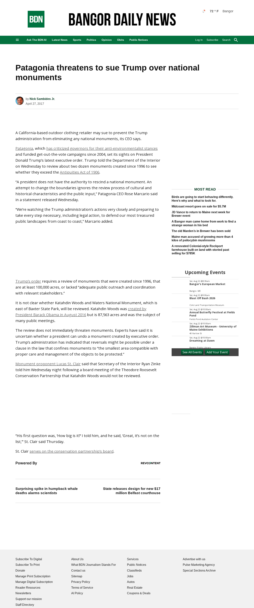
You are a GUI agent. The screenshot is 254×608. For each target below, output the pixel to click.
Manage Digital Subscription (34, 581)
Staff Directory (24, 604)
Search (226, 39)
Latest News (59, 39)
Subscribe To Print (27, 564)
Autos (131, 581)
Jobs (130, 576)
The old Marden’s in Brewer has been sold (201, 231)
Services (133, 559)
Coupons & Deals (138, 593)
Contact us (78, 570)
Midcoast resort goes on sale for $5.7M (199, 206)
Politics (91, 39)
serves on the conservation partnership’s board (71, 451)
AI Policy (77, 593)
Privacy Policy (80, 581)
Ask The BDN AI (36, 39)
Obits (120, 39)
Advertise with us (194, 559)
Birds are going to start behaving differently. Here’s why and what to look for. (202, 198)
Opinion (107, 39)
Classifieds (134, 570)
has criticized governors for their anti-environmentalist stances (102, 148)
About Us (77, 559)
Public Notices (138, 39)
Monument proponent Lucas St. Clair (48, 363)
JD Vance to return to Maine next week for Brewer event (201, 214)
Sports (77, 39)
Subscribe (212, 39)
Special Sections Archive (199, 570)
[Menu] (17, 40)
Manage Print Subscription (32, 576)
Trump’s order (28, 281)
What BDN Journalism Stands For (93, 564)
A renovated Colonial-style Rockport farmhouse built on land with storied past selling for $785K (200, 249)
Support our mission (28, 599)
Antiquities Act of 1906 (79, 172)
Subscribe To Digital (28, 559)
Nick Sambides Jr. (42, 98)
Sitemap (76, 576)
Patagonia (24, 148)
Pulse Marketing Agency (199, 564)
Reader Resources (27, 587)
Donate (20, 570)
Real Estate (134, 587)
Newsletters (23, 593)
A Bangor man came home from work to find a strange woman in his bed (204, 223)
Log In (199, 39)
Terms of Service (82, 587)
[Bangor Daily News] (32, 26)
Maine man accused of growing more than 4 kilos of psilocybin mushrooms (202, 238)
